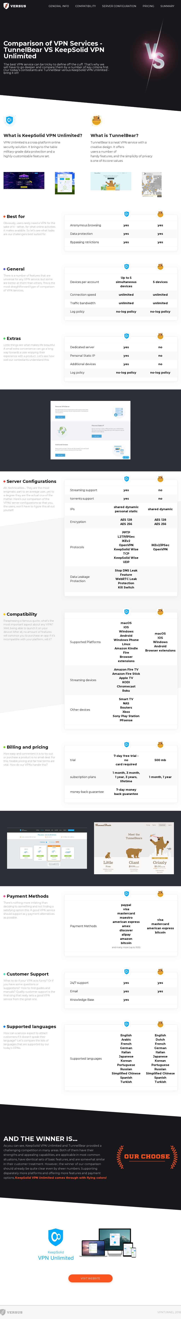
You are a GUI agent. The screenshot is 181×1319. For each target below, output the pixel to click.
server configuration (119, 6)
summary (167, 6)
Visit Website (90, 1278)
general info (59, 6)
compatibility (85, 6)
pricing (148, 6)
